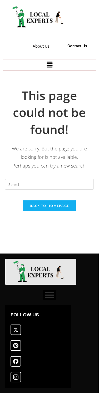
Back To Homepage (49, 205)
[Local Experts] (40, 17)
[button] (49, 64)
